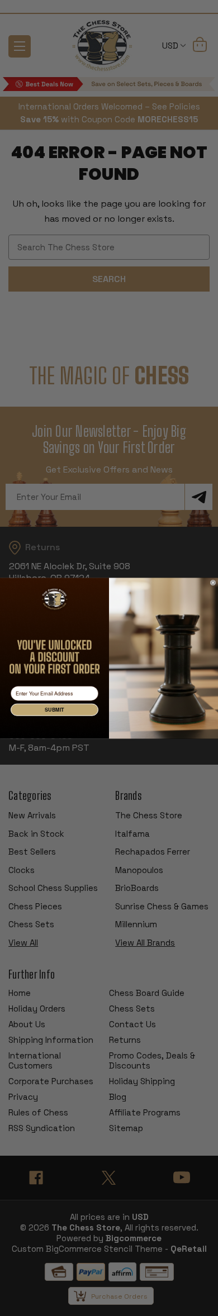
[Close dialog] (213, 582)
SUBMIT (54, 709)
